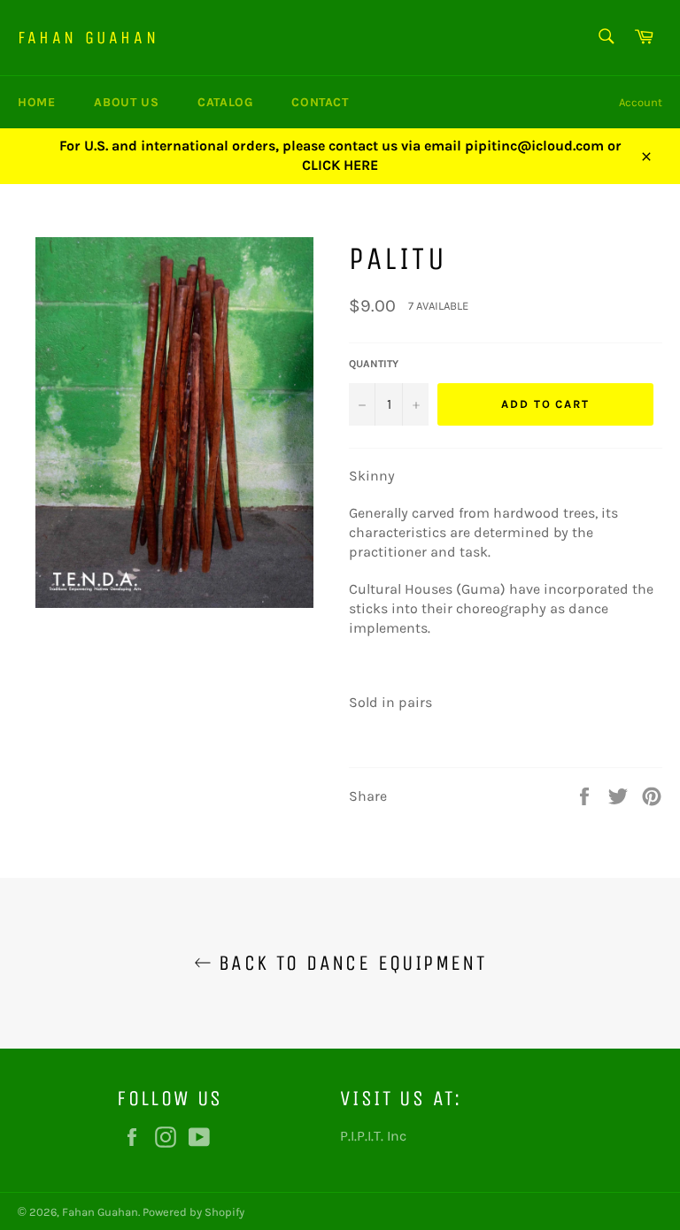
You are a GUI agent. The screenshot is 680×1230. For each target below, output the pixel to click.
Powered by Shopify (193, 1211)
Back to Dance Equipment (349, 962)
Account (640, 102)
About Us (126, 102)
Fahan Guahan (88, 37)
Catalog (224, 102)
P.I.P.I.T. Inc (373, 1135)
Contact (319, 102)
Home (36, 102)
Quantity (373, 363)
